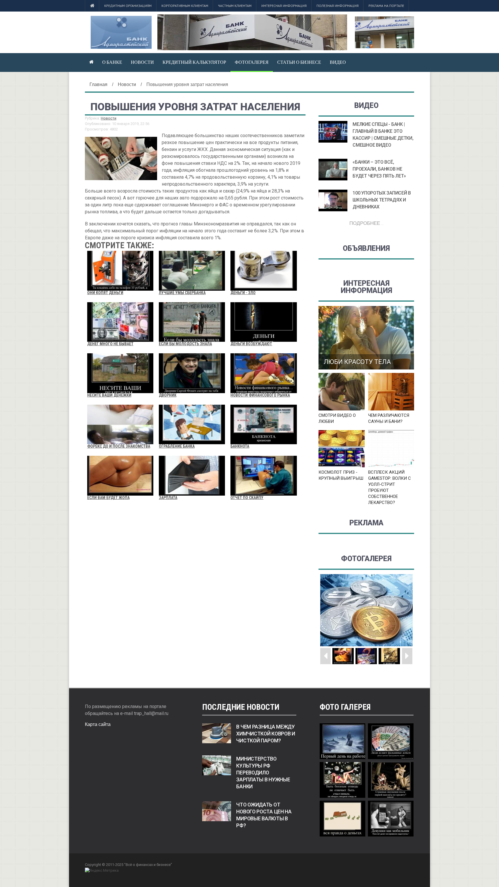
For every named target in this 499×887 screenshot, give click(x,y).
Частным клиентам (235, 5)
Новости (142, 62)
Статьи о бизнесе (299, 62)
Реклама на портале (386, 5)
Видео (338, 62)
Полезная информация (337, 5)
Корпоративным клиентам (184, 5)
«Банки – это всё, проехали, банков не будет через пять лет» (379, 169)
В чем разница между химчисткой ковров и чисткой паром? (265, 734)
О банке (112, 62)
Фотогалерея (252, 62)
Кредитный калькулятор (194, 62)
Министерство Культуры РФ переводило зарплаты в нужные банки (263, 772)
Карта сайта (98, 724)
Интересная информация (284, 5)
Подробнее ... (366, 223)
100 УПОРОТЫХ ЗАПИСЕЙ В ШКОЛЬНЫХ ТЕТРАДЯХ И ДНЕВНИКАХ (382, 200)
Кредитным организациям (128, 5)
